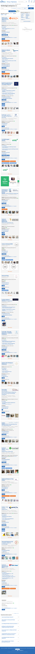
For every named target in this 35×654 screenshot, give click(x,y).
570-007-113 (3, 281)
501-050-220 (3, 430)
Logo (4, 648)
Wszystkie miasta (5, 13)
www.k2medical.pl (5, 200)
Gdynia (2, 14)
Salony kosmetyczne (13, 23)
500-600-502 (3, 122)
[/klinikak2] (5, 203)
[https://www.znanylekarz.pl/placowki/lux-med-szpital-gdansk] (8, 155)
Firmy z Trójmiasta (12, 2)
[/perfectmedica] (2, 434)
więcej (8, 36)
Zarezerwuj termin (6, 40)
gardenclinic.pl (4, 375)
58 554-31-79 (12, 430)
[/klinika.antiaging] (2, 35)
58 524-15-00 (3, 151)
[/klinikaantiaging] (5, 35)
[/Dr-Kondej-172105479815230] (2, 349)
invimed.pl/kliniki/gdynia (6, 459)
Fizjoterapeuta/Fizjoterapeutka (9, 169)
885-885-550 (3, 228)
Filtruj (25, 8)
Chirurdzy (11, 53)
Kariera (2, 648)
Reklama (6, 648)
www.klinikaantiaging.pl (6, 32)
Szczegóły (15, 37)
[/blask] (5, 99)
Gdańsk (14, 13)
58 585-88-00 (3, 521)
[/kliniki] (5, 462)
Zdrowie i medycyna (25, 12)
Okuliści (28, 13)
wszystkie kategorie (26, 21)
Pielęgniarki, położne (27, 15)
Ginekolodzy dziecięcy (4, 482)
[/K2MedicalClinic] (2, 203)
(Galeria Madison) (8, 29)
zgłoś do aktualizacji (5, 606)
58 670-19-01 (8, 373)
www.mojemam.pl (5, 251)
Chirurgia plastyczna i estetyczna (6, 23)
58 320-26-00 (3, 580)
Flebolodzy (12, 223)
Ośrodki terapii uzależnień (28, 17)
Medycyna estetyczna (11, 22)
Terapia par (22, 15)
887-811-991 (7, 486)
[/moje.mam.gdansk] (2, 254)
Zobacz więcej (10, 45)
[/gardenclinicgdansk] (2, 378)
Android (19, 650)
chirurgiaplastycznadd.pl (6, 550)
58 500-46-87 (3, 63)
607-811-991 (3, 486)
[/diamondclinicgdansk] (2, 285)
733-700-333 (3, 405)
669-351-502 (3, 604)
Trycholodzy (9, 52)
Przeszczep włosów (10, 119)
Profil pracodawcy (5, 290)
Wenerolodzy (9, 396)
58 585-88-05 (3, 30)
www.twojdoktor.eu (5, 487)
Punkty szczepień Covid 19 (5, 569)
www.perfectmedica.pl (5, 431)
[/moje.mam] (5, 254)
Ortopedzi (12, 426)
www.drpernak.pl (4, 123)
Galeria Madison (4, 26)
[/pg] (2, 409)
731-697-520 (7, 95)
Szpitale (9, 142)
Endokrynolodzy (8, 452)
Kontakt (14, 648)
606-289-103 (3, 549)
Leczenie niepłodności (11, 453)
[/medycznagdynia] (2, 67)
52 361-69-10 (7, 228)
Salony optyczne (23, 17)
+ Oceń (3, 71)
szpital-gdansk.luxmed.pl (6, 152)
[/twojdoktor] (2, 490)
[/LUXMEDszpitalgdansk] (2, 155)
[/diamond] (4, 285)
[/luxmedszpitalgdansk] (5, 155)
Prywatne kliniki (10, 54)
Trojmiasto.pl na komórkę (23, 648)
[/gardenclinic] (4, 378)
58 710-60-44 (3, 249)
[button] (18, 181)
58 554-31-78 (7, 430)
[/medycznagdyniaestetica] (5, 67)
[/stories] (4, 232)
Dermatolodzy (3, 395)
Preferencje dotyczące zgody (30, 648)
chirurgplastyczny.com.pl (6, 313)
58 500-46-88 (8, 63)
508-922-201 (3, 199)
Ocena (7, 37)
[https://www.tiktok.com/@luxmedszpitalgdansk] (7, 155)
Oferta (3, 105)
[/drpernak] (2, 126)
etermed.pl (3, 581)
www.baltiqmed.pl (4, 605)
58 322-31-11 (7, 199)
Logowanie (17, 649)
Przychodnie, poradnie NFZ (5, 568)
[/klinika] (5, 525)
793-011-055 (11, 95)
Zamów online (13, 161)
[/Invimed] (2, 462)
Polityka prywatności (10, 648)
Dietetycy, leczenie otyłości (5, 53)
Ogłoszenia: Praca (9, 259)
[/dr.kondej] (5, 349)
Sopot (5, 14)
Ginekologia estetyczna (5, 22)
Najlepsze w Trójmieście (5, 182)
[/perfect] (5, 434)
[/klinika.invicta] (2, 525)
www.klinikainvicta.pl (5, 522)
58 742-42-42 (3, 373)
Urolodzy (8, 276)
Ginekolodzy (16, 426)
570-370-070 (3, 95)
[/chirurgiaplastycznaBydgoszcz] (2, 232)
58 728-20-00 (7, 122)
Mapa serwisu (17, 648)
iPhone (22, 650)
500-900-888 (3, 458)
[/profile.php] (2, 99)
